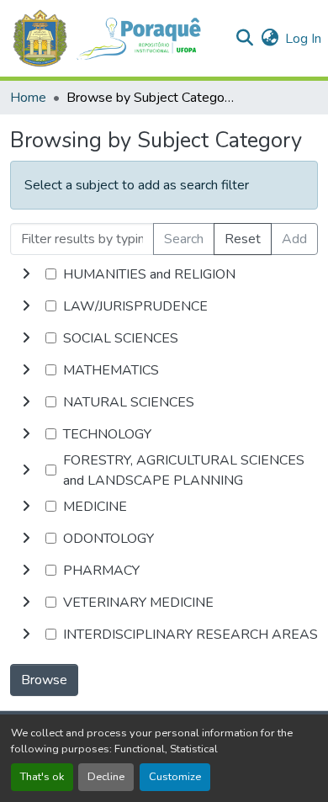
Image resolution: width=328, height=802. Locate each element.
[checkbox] (50, 273)
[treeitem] (164, 306)
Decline (105, 776)
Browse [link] (44, 680)
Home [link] (28, 97)
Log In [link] (303, 38)
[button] (115, 38)
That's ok (42, 776)
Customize (175, 776)
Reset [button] (243, 239)
